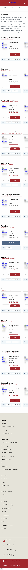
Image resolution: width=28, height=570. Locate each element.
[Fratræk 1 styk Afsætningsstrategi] (26, 86)
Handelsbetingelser (6, 452)
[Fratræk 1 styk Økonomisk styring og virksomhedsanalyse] (3, 400)
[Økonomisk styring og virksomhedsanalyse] (4, 390)
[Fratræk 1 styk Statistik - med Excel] (3, 337)
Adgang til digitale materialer (9, 442)
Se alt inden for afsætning (7, 70)
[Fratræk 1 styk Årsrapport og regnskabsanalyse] (26, 243)
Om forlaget (4, 430)
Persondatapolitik (6, 459)
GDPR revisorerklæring (7, 456)
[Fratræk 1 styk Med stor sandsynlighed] (26, 337)
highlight (3, 498)
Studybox (3, 528)
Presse (3, 482)
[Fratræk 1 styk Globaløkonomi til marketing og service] (3, 211)
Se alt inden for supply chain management (12, 353)
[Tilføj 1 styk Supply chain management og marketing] (8, 368)
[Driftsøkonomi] (4, 108)
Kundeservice (5, 478)
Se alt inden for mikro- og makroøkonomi (11, 196)
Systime (3, 532)
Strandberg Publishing (7, 525)
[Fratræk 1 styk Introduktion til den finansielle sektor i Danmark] (26, 274)
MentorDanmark (5, 515)
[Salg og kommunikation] (4, 296)
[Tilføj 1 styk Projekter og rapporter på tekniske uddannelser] (8, 54)
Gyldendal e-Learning (7, 505)
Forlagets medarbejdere (7, 426)
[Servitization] (4, 76)
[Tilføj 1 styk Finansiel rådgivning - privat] (8, 274)
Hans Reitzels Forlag (6, 7)
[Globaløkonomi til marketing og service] (4, 202)
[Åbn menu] (3, 3)
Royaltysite (4, 466)
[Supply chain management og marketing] (4, 359)
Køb (15, 54)
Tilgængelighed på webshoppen (9, 469)
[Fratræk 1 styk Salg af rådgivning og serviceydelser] (26, 306)
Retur (2, 463)
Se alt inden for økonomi (7, 39)
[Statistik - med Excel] (4, 327)
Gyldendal (4, 501)
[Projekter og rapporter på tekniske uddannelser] (4, 45)
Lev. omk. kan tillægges (13, 82)
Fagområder (14, 7)
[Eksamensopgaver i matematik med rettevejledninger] (4, 170)
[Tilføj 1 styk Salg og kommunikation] (8, 306)
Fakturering (4, 446)
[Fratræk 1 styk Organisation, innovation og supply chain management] (26, 368)
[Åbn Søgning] (24, 3)
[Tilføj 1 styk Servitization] (8, 86)
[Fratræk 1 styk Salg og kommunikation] (26, 54)
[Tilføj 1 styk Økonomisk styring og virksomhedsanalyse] (8, 400)
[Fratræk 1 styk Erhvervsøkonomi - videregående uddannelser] (26, 117)
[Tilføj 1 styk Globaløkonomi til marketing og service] (8, 211)
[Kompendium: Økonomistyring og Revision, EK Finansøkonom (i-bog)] (4, 233)
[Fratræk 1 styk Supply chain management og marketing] (3, 368)
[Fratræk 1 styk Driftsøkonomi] (3, 117)
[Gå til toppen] (1, 569)
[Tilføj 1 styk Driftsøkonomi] (8, 117)
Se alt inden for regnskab (7, 227)
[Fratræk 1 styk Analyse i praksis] (26, 149)
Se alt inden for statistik (7, 321)
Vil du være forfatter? (7, 433)
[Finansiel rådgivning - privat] (4, 265)
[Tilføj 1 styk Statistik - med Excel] (8, 337)
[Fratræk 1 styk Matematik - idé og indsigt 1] (26, 180)
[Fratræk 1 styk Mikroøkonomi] (26, 211)
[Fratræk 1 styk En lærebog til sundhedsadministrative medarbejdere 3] (26, 400)
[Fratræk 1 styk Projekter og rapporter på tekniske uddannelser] (3, 54)
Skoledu (3, 521)
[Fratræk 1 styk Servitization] (3, 86)
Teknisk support (5, 485)
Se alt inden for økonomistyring (9, 384)
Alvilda (3, 494)
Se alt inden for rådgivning (8, 258)
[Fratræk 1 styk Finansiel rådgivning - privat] (3, 274)
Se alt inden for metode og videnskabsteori (12, 133)
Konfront (3, 511)
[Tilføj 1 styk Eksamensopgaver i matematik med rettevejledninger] (8, 180)
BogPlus (3, 423)
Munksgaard (4, 518)
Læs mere (14, 243)
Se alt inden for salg (6, 290)
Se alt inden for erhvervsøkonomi (9, 101)
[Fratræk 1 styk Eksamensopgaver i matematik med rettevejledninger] (3, 180)
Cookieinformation (6, 449)
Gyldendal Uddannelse (7, 508)
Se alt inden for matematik (8, 164)
